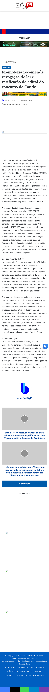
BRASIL (23, 671)
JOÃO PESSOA (12, 671)
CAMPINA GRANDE (37, 667)
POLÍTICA (19, 675)
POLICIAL (28, 675)
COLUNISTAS (38, 675)
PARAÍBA (12, 62)
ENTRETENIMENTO (34, 671)
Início (5, 62)
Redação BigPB (10, 100)
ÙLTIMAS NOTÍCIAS (12, 667)
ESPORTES (10, 675)
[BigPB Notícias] (24, 6)
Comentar (24, 483)
